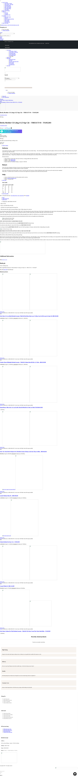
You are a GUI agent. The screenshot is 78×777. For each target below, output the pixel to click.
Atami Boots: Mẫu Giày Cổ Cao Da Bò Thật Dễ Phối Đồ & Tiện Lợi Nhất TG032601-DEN (21, 407)
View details (2, 119)
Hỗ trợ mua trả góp (6, 731)
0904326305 (13, 160)
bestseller (27, 195)
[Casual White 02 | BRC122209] (29, 579)
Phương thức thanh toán (7, 732)
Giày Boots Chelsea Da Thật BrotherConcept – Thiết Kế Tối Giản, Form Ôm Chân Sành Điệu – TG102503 (25, 631)
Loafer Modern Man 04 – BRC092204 (9, 495)
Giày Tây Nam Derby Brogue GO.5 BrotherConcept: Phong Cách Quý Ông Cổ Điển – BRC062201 (23, 451)
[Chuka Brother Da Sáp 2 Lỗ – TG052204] (20, 535)
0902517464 (13, 159)
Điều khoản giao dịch (7, 729)
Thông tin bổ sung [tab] (5, 198)
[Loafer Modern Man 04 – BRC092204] (22, 489)
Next (1, 101)
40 (3, 259)
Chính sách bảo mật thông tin (8, 717)
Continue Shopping (5, 30)
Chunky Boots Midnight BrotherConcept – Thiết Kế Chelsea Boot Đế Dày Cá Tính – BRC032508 (23, 362)
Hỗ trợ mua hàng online (7, 730)
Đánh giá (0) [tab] (4, 199)
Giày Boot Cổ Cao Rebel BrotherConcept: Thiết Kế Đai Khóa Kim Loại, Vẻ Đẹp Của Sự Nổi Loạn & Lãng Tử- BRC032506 (29, 316)
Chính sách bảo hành (6, 715)
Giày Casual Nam (5, 97)
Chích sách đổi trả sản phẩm (8, 714)
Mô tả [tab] (3, 197)
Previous (1, 99)
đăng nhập (5, 269)
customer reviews (3, 114)
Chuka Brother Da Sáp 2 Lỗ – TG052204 (10, 541)
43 (6, 259)
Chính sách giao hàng (6, 713)
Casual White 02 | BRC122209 (7, 586)
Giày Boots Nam (14, 195)
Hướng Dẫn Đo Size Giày (7, 700)
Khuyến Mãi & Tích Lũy (7, 718)
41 (5, 259)
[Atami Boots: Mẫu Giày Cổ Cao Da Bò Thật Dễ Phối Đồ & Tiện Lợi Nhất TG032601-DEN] (29, 402)
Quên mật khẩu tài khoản (7, 702)
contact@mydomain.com (11, 178)
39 (2, 259)
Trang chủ (4, 96)
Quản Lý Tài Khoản (6, 701)
